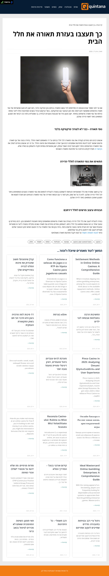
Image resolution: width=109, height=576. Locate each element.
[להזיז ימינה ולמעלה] (2, 1)
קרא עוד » (97, 299)
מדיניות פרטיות (36, 7)
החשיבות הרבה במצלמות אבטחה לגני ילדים (88, 318)
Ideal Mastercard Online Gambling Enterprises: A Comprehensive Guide (90, 472)
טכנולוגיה (68, 7)
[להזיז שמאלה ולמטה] (1, 2)
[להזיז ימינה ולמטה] (2, 2)
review (66, 242)
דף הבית (99, 25)
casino (98, 242)
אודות (76, 7)
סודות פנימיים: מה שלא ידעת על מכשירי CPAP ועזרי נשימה (22, 469)
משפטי (47, 7)
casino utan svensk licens (82, 242)
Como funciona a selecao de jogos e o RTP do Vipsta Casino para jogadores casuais (55, 266)
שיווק (60, 7)
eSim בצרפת (60, 314)
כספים (54, 7)
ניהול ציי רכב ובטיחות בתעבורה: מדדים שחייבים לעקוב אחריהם (88, 524)
